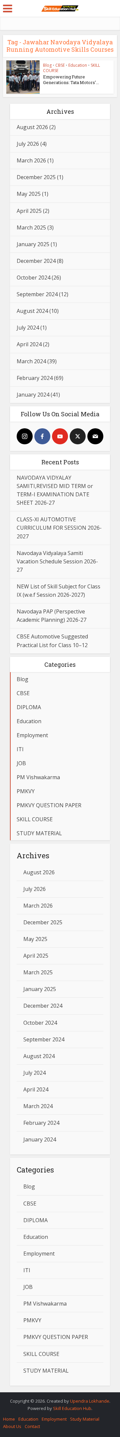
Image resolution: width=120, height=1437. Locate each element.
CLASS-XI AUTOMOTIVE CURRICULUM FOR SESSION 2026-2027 (59, 528)
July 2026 (28, 143)
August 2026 (32, 127)
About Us (12, 1426)
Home (9, 1419)
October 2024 (33, 277)
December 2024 (36, 261)
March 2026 (31, 160)
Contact (32, 1426)
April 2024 (29, 344)
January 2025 (33, 244)
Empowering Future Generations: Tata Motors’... (71, 79)
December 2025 (36, 177)
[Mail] (95, 436)
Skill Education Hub (72, 1408)
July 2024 (28, 327)
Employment (54, 1419)
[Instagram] (25, 436)
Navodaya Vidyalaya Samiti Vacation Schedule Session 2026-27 (57, 561)
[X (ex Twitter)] (78, 436)
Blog (47, 65)
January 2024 (33, 394)
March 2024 (31, 361)
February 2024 (35, 378)
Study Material (84, 1419)
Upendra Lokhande (89, 1401)
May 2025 (29, 193)
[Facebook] (42, 436)
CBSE (60, 65)
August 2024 (32, 311)
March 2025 (31, 227)
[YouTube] (60, 436)
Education (77, 65)
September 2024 (37, 294)
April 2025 (29, 210)
